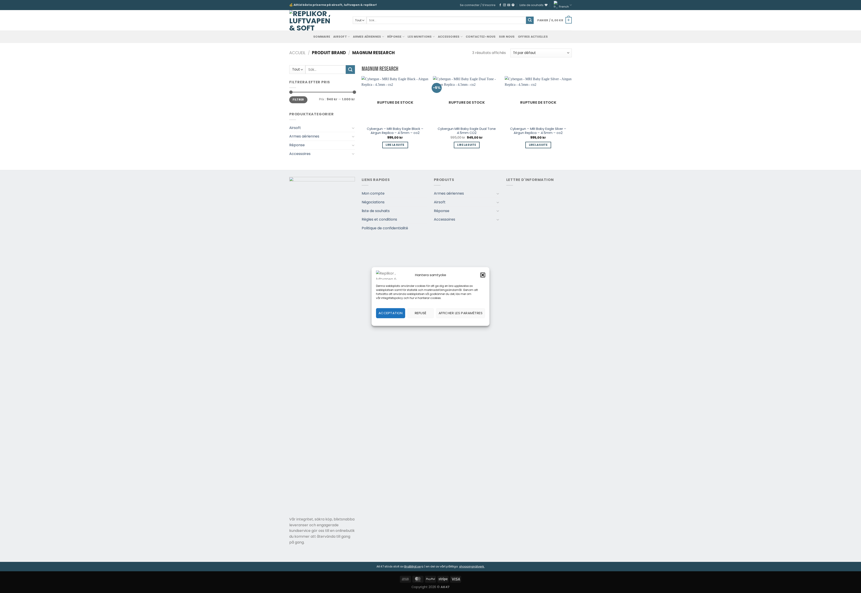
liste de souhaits (376, 210)
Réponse (394, 37)
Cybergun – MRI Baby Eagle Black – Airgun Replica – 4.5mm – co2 (395, 131)
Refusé (420, 313)
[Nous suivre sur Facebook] (500, 5)
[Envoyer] (530, 20)
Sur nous (507, 37)
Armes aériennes (367, 37)
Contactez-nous (481, 37)
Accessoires (449, 37)
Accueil (297, 53)
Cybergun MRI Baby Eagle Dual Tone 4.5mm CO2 (467, 131)
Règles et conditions (379, 219)
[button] (483, 275)
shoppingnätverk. (472, 566)
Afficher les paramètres (461, 313)
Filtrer (298, 99)
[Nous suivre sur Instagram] (504, 5)
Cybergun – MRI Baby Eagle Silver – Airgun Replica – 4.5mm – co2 (538, 131)
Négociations (373, 202)
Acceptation (390, 313)
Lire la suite (395, 145)
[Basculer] (353, 128)
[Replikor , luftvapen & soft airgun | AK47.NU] (310, 20)
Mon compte (373, 193)
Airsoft (340, 37)
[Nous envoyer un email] (508, 5)
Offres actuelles (533, 37)
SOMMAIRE (321, 37)
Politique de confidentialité (385, 228)
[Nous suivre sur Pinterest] (513, 5)
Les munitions (420, 37)
